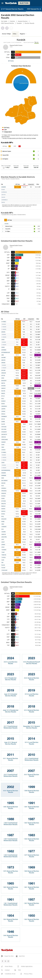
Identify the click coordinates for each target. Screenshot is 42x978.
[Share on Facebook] (7, 28)
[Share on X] (3, 28)
